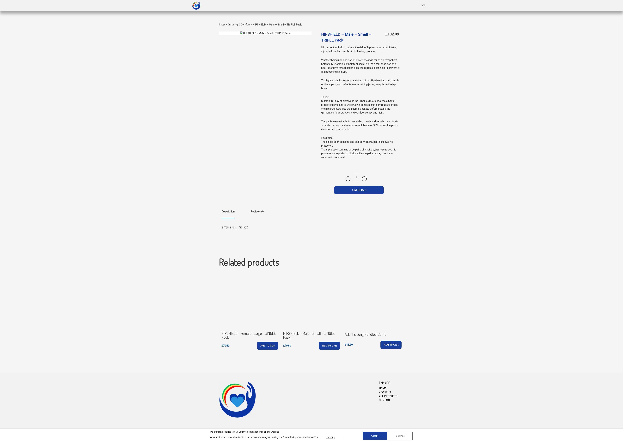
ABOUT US (385, 392)
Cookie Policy (289, 437)
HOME (382, 388)
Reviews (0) (257, 211)
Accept (374, 436)
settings (330, 437)
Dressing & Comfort (238, 24)
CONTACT (384, 400)
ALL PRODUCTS (388, 396)
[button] (267, 346)
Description (228, 211)
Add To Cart (359, 190)
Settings (400, 436)
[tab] (228, 214)
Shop (222, 24)
